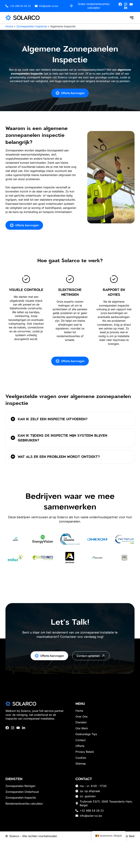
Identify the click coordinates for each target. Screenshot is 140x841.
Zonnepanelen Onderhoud (22, 791)
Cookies (80, 757)
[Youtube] (131, 4)
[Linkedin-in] (125, 7)
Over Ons (81, 716)
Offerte (79, 746)
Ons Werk (81, 728)
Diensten (81, 722)
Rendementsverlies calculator (24, 803)
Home (9, 26)
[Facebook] (120, 4)
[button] (132, 18)
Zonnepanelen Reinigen (20, 786)
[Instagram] (125, 4)
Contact (80, 740)
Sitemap (80, 763)
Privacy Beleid (84, 751)
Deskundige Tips (86, 734)
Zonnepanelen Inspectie (31, 26)
